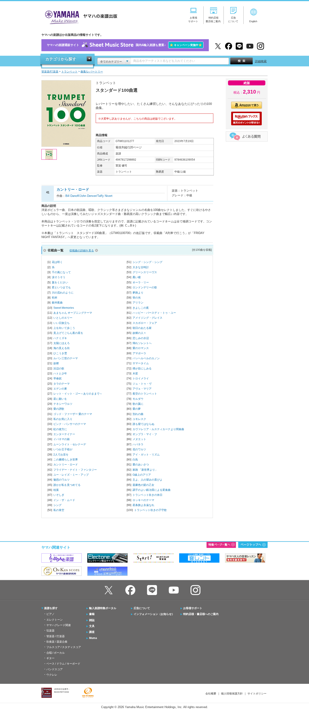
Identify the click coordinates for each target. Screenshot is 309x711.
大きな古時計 (141, 267)
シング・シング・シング (147, 262)
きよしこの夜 (141, 307)
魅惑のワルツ (61, 479)
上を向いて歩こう (64, 328)
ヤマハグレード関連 (58, 625)
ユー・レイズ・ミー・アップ (71, 474)
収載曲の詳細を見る (81, 250)
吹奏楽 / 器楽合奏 (56, 641)
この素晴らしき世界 (65, 459)
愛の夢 (137, 408)
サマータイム (141, 363)
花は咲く (57, 262)
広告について (142, 608)
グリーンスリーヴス (145, 272)
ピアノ (50, 614)
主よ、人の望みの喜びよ (147, 479)
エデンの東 (60, 388)
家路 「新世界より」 (145, 469)
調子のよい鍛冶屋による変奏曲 (152, 490)
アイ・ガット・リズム (146, 454)
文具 (92, 626)
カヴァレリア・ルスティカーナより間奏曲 (158, 429)
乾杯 (54, 297)
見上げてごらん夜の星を (68, 333)
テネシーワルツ (62, 403)
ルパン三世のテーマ (65, 358)
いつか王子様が (62, 449)
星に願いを (60, 398)
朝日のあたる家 (142, 328)
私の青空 (58, 510)
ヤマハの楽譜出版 (79, 17)
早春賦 (57, 378)
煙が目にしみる (142, 368)
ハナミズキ (60, 338)
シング (57, 505)
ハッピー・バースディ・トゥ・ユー (154, 312)
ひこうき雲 (60, 353)
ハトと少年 (60, 373)
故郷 (56, 363)
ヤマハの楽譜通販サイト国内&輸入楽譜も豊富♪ (124, 45)
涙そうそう (58, 277)
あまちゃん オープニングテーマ (72, 312)
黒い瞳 (137, 277)
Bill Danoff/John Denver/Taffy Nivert (88, 196)
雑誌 (92, 620)
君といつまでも (61, 287)
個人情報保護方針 (232, 693)
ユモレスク (139, 419)
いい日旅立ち (61, 323)
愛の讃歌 (58, 408)
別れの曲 (138, 414)
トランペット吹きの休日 (147, 494)
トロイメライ (141, 378)
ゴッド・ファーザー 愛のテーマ (72, 414)
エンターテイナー (64, 434)
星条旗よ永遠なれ (143, 505)
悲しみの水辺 (141, 338)
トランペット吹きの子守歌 (150, 510)
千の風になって (61, 272)
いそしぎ (58, 494)
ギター (50, 658)
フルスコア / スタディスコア (63, 647)
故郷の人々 (139, 333)
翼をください (60, 282)
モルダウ (138, 398)
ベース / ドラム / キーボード (63, 663)
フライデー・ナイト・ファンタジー (75, 469)
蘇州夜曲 (57, 302)
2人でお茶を (61, 454)
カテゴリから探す (60, 59)
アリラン (138, 302)
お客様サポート (192, 608)
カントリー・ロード (65, 464)
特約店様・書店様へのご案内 (201, 614)
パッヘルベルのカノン (146, 358)
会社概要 (210, 693)
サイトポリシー (256, 693)
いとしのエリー (62, 317)
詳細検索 (261, 61)
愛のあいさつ (141, 464)
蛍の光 (137, 297)
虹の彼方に (60, 429)
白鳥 (135, 459)
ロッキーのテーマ (143, 500)
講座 (92, 632)
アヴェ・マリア (142, 388)
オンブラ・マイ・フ (145, 434)
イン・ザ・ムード (64, 500)
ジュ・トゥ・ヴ (142, 383)
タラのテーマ (61, 383)
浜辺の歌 (58, 368)
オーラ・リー (141, 282)
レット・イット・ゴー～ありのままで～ (77, 393)
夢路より (138, 292)
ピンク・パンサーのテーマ (69, 424)
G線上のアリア (142, 474)
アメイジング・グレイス (147, 317)
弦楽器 (50, 630)
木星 (135, 373)
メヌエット (139, 439)
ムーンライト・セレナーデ (69, 444)
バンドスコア (54, 669)
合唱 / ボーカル (55, 652)
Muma (93, 638)
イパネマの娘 (61, 439)
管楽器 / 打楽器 (55, 636)
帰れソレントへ (142, 343)
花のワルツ (139, 449)
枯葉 (56, 490)
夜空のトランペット (145, 393)
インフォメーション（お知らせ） (154, 614)
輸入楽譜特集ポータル (102, 608)
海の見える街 (61, 348)
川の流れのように (63, 292)
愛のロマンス (141, 348)
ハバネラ (138, 444)
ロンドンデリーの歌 (145, 287)
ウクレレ (51, 674)
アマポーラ (139, 353)
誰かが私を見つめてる (67, 485)
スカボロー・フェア (145, 323)
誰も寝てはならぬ (143, 424)
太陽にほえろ (61, 343)
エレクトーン (54, 619)
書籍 (92, 614)
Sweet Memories (63, 307)
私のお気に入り (62, 419)
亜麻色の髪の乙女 (143, 485)
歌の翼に (138, 403)
